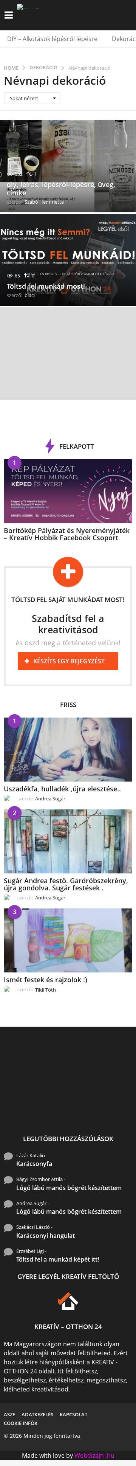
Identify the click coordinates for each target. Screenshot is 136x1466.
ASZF (9, 1414)
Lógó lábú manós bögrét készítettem (69, 1188)
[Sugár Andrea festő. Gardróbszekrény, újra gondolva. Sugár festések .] (68, 841)
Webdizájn (89, 1455)
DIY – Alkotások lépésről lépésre (52, 39)
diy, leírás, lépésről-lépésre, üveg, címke (61, 188)
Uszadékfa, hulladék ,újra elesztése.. (62, 788)
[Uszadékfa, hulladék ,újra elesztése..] (68, 750)
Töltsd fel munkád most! (46, 286)
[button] (8, 15)
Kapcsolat (73, 1414)
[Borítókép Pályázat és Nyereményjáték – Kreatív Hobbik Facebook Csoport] (68, 491)
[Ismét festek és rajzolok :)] (68, 940)
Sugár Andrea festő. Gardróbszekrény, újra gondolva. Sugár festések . (66, 884)
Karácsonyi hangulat (45, 1235)
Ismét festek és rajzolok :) (45, 979)
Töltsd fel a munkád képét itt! (57, 1259)
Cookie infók (20, 1423)
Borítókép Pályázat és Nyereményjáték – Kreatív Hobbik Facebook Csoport (67, 534)
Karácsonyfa (34, 1164)
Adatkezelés (37, 1414)
